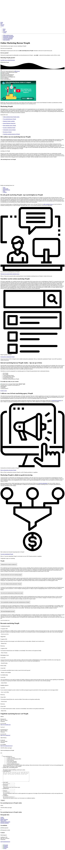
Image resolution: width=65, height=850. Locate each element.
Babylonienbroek (6, 189)
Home (2, 22)
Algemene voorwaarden (5, 821)
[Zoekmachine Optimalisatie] (32, 353)
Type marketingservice (7, 756)
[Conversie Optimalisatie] (32, 550)
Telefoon (5, 790)
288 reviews (16, 71)
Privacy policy (3, 820)
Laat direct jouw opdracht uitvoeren (8, 60)
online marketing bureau (48, 204)
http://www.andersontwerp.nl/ (6, 745)
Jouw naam (5, 782)
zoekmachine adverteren (56, 400)
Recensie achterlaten (5, 822)
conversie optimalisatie (42, 483)
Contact (2, 25)
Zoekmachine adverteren (8, 37)
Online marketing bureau (8, 35)
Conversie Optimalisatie (12, 762)
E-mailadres (5, 795)
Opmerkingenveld (7, 771)
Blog (1, 23)
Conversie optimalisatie (7, 38)
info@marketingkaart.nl (5, 841)
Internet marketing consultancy (13, 764)
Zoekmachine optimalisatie (8, 36)
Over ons (2, 24)
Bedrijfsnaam (6, 788)
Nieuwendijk (5, 188)
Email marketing (6, 39)
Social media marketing (12, 761)
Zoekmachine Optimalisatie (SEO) (14, 758)
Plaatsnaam (5, 784)
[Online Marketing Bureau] (32, 270)
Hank (4, 187)
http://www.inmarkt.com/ (6, 724)
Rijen (4, 191)
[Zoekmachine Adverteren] (32, 466)
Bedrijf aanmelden (4, 819)
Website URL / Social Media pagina (10, 767)
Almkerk (5, 192)
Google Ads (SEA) (11, 757)
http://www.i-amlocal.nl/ (5, 735)
